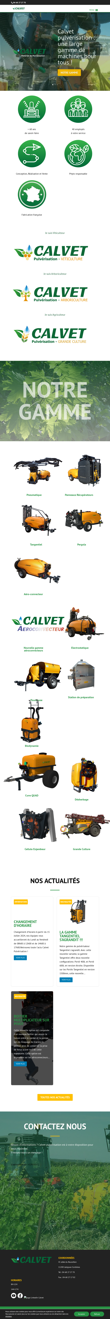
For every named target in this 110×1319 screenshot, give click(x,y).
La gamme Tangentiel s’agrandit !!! (78, 941)
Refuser (97, 1314)
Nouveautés (65, 902)
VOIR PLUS (20, 957)
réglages (8, 1316)
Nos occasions (70, 59)
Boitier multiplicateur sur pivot (32, 1040)
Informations (21, 902)
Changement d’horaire (32, 941)
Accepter (81, 1314)
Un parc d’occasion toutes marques (76, 48)
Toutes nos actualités (55, 1097)
